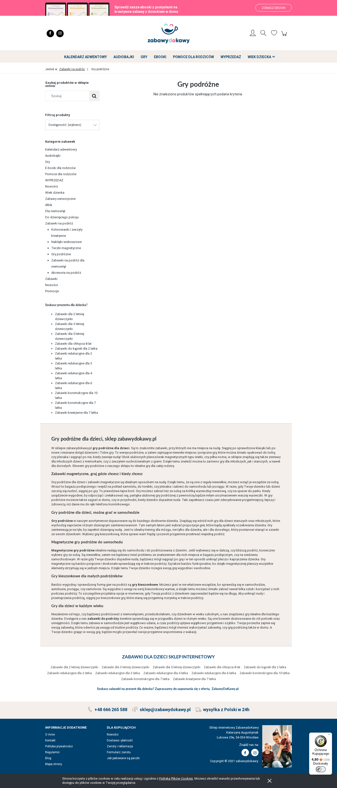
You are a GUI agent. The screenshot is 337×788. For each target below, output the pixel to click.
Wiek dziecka (54, 192)
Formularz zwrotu (119, 752)
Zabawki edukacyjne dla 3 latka (117, 673)
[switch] (321, 769)
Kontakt (50, 740)
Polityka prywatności (59, 746)
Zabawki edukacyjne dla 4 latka (165, 673)
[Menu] (329, 735)
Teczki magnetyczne (66, 248)
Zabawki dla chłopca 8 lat (73, 343)
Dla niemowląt (55, 211)
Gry (47, 162)
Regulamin (52, 752)
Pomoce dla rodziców (60, 174)
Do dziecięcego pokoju (62, 217)
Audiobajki (52, 155)
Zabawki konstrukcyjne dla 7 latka (145, 679)
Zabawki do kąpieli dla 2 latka (76, 348)
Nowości (51, 186)
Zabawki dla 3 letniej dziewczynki (125, 667)
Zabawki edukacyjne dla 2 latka (69, 673)
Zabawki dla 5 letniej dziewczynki (176, 667)
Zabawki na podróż (59, 223)
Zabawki (51, 279)
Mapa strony (53, 764)
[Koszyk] (285, 36)
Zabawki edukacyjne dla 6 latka (213, 673)
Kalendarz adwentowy (61, 149)
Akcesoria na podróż (66, 272)
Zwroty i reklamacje (120, 746)
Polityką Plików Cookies (176, 778)
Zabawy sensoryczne (60, 199)
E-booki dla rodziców (60, 168)
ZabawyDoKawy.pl (225, 689)
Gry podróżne (61, 254)
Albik (48, 205)
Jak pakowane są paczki (123, 758)
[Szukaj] (94, 96)
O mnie (50, 734)
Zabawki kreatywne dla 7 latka (76, 412)
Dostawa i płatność (120, 740)
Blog (48, 758)
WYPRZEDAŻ (54, 180)
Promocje (52, 291)
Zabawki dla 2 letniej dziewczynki (74, 667)
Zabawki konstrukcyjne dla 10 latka (265, 673)
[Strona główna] (168, 33)
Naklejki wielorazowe (66, 242)
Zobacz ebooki (273, 8)
